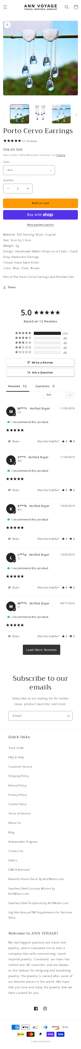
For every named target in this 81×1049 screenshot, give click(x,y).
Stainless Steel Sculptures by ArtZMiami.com (38, 903)
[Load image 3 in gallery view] (61, 114)
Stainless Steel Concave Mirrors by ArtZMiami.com (31, 891)
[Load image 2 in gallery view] (40, 114)
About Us (14, 823)
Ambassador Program (23, 842)
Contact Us (15, 851)
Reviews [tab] (14, 386)
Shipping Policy (18, 776)
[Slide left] (4, 115)
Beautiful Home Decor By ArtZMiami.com (36, 879)
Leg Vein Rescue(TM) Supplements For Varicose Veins (40, 915)
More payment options (40, 224)
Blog (11, 832)
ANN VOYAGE (44, 1042)
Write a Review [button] (42, 362)
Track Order (16, 748)
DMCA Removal (18, 870)
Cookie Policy (17, 804)
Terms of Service (19, 813)
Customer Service (20, 766)
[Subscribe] (67, 716)
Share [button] (12, 287)
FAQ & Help (16, 757)
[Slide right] (76, 115)
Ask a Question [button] (42, 372)
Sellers (12, 860)
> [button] (41, 650)
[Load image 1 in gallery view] (19, 114)
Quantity (8, 180)
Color (6, 161)
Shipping (60, 155)
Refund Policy (17, 785)
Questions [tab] (43, 386)
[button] (5, 7)
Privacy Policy (17, 795)
